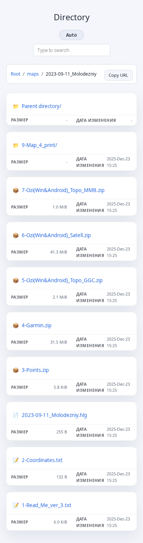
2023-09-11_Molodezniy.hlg (54, 415)
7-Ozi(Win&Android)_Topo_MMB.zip (63, 190)
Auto (71, 35)
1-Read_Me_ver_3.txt (46, 505)
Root (15, 74)
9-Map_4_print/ (39, 145)
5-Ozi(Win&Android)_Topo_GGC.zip (62, 280)
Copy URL (118, 75)
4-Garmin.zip (36, 325)
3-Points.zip (35, 370)
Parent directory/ (41, 106)
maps (33, 74)
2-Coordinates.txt (42, 460)
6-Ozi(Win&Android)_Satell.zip (56, 235)
